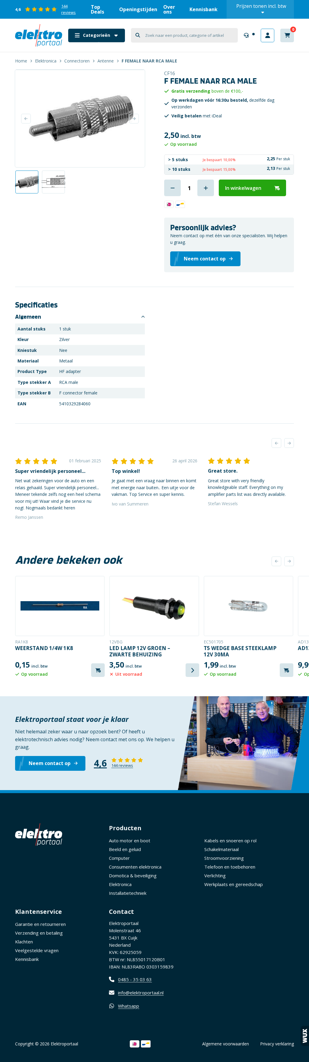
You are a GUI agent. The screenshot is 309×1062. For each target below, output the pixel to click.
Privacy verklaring (277, 1044)
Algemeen (28, 317)
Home (21, 61)
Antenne (105, 61)
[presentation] (276, 443)
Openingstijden (138, 9)
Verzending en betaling (39, 933)
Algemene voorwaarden (225, 1044)
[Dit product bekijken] (60, 606)
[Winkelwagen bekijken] (287, 35)
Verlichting (215, 875)
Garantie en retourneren (40, 924)
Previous (26, 118)
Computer (119, 858)
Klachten (24, 942)
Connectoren (77, 61)
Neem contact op (50, 763)
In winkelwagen (243, 188)
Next (134, 118)
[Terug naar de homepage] (38, 35)
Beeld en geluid (125, 849)
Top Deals (97, 9)
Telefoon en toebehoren (229, 867)
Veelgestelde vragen (37, 950)
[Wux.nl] (305, 1036)
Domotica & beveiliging (133, 875)
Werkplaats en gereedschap (233, 884)
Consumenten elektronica (135, 867)
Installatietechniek (127, 893)
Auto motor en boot (129, 840)
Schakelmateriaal (221, 849)
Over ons (169, 9)
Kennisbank (204, 9)
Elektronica (45, 61)
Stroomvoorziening (224, 858)
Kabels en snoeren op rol (230, 840)
